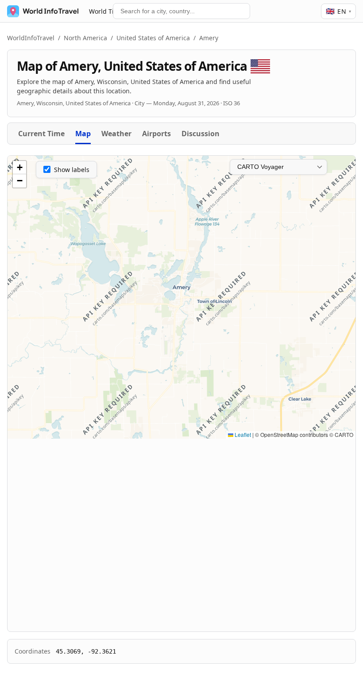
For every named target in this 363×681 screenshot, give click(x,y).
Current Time (41, 133)
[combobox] (181, 11)
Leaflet (242, 434)
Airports (156, 133)
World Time (106, 11)
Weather (116, 133)
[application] (181, 297)
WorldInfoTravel (30, 38)
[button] (19, 167)
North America (85, 38)
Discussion (201, 133)
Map (83, 133)
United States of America (153, 38)
